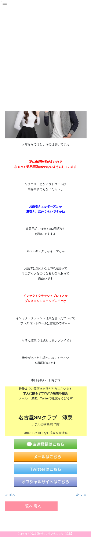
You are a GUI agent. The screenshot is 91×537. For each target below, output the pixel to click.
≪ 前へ (10, 495)
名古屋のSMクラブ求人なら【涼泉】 (52, 533)
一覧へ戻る (31, 506)
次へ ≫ (81, 495)
